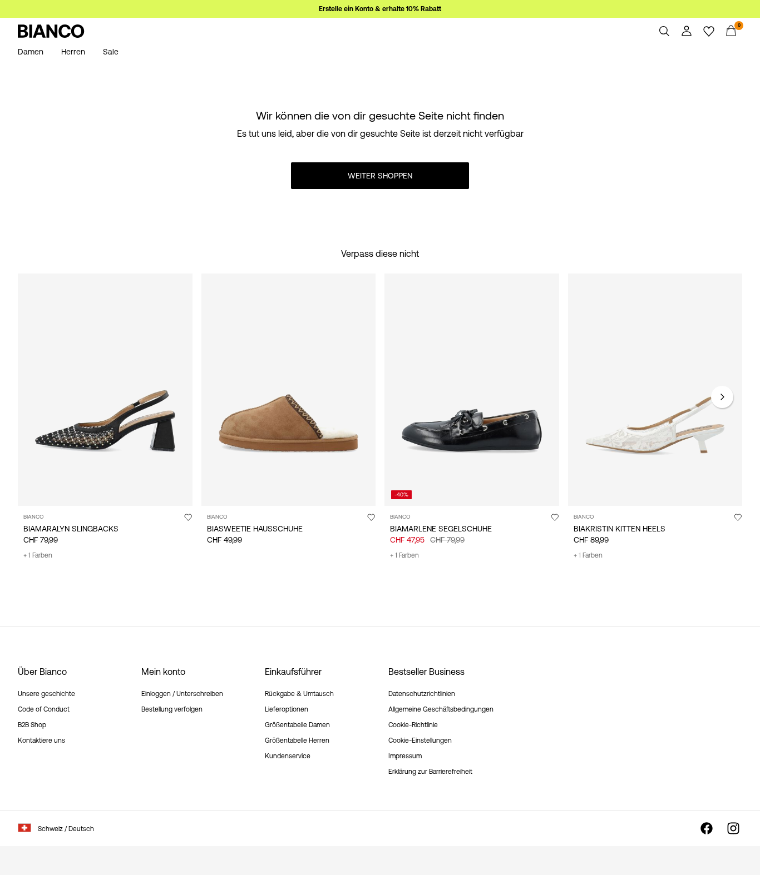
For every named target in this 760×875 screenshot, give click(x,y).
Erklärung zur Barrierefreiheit (430, 771)
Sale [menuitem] (111, 51)
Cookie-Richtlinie (413, 725)
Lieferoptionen (286, 709)
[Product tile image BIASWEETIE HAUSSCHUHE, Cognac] (288, 390)
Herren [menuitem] (73, 51)
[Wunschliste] (709, 31)
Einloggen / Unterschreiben (182, 694)
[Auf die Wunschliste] (188, 517)
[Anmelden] (686, 31)
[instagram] (733, 828)
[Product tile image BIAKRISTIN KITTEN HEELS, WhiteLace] (655, 390)
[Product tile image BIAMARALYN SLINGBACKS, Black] (105, 390)
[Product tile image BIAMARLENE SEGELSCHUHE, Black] (471, 390)
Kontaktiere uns (41, 740)
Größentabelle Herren (297, 740)
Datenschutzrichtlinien (421, 694)
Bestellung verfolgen (172, 709)
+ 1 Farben (37, 555)
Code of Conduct (44, 709)
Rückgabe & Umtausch (299, 694)
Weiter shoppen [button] (380, 175)
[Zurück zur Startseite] (51, 31)
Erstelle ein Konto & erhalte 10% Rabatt (380, 9)
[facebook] (706, 828)
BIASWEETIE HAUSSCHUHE (255, 528)
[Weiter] (722, 397)
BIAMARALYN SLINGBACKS (71, 528)
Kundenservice (287, 756)
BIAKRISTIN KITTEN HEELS (619, 528)
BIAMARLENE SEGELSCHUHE (441, 528)
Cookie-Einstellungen (420, 740)
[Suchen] (664, 31)
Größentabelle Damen (297, 725)
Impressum (405, 756)
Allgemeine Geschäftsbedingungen (440, 709)
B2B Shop (32, 725)
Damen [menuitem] (30, 51)
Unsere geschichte (46, 694)
